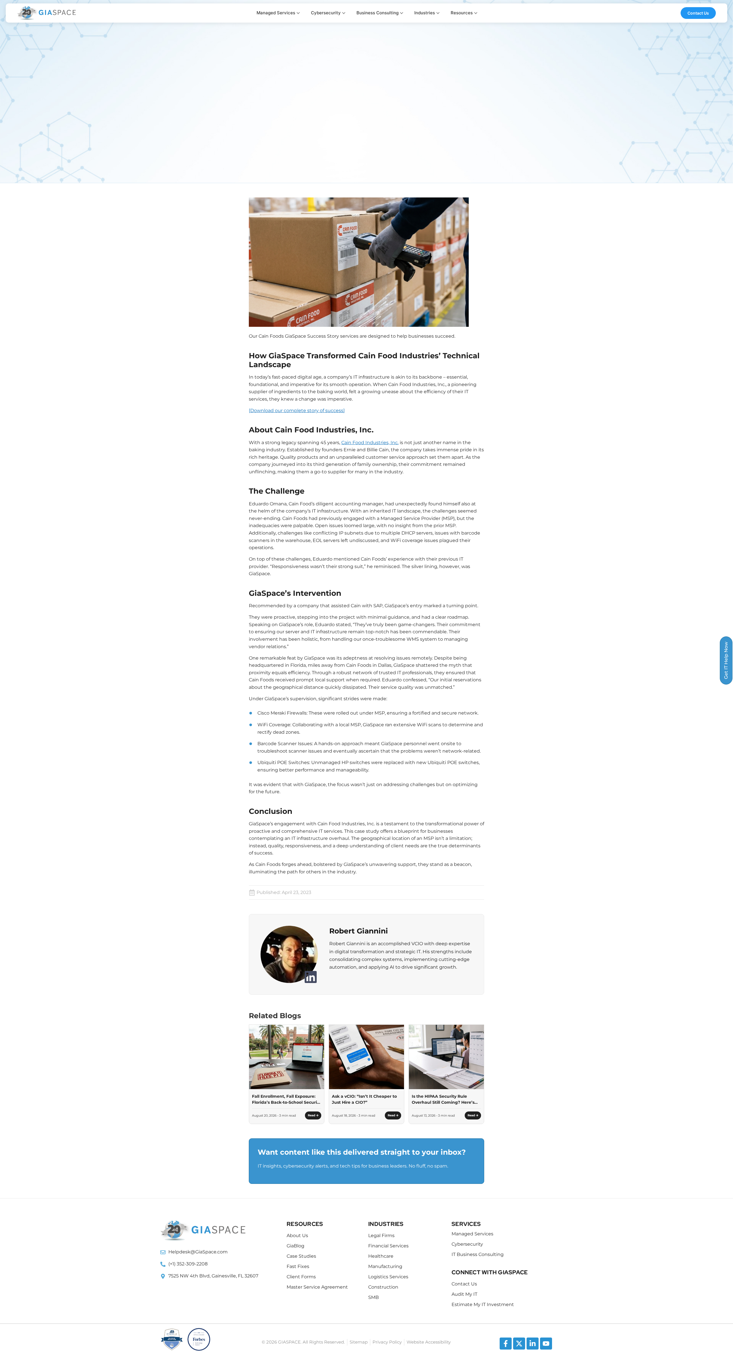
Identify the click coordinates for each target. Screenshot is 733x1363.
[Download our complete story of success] (297, 410)
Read (312, 1115)
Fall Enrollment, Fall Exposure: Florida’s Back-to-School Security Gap (286, 1099)
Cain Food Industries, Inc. (370, 442)
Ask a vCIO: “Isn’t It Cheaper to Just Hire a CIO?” (364, 1099)
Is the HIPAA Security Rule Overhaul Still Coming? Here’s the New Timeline (443, 1099)
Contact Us (704, 13)
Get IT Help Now (726, 660)
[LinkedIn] (311, 977)
